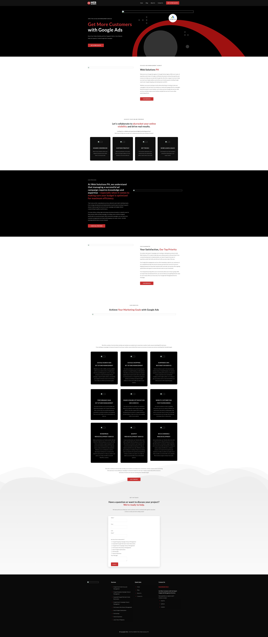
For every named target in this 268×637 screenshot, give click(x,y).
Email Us (163, 600)
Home (138, 586)
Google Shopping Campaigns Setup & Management (124, 541)
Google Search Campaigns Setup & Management (124, 545)
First (112, 524)
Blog (138, 590)
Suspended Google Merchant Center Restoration (124, 543)
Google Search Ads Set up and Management (120, 587)
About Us (139, 593)
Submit (114, 564)
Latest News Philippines (119, 619)
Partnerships (116, 551)
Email (112, 533)
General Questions (117, 553)
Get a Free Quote (173, 3)
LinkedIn (163, 607)
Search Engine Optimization (119, 549)
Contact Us (139, 596)
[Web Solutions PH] (91, 3)
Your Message (114, 555)
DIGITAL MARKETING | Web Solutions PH (139, 631)
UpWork (163, 604)
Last (112, 530)
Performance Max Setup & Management (122, 547)
